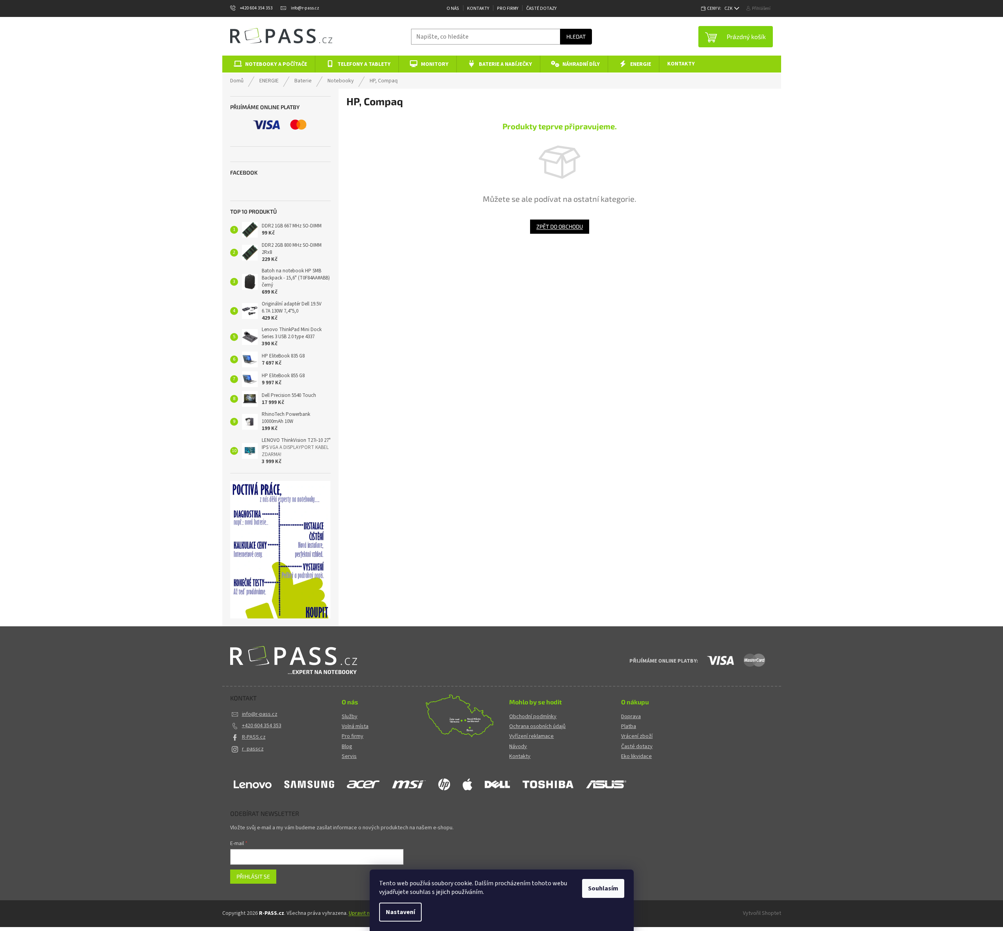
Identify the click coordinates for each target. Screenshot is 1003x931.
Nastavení (400, 912)
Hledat (576, 36)
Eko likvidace (636, 756)
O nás (453, 8)
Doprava (631, 717)
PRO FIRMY (507, 8)
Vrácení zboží (637, 736)
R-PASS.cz (254, 737)
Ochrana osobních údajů (537, 726)
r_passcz (253, 749)
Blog (347, 746)
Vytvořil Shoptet (762, 913)
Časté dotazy (541, 8)
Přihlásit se (253, 876)
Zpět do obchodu (559, 226)
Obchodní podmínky (532, 717)
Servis (349, 756)
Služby (349, 717)
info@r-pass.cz (259, 714)
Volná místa (355, 726)
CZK (728, 8)
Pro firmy (352, 736)
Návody (518, 746)
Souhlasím (603, 888)
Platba (628, 726)
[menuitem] (269, 64)
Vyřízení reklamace (531, 736)
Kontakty (478, 8)
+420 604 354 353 (261, 726)
